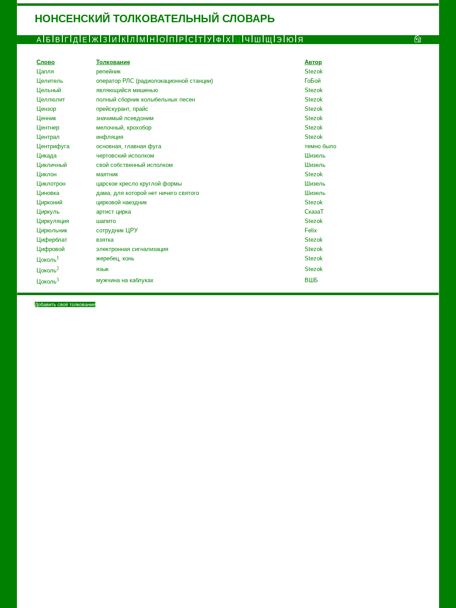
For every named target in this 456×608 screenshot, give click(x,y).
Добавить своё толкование (65, 304)
